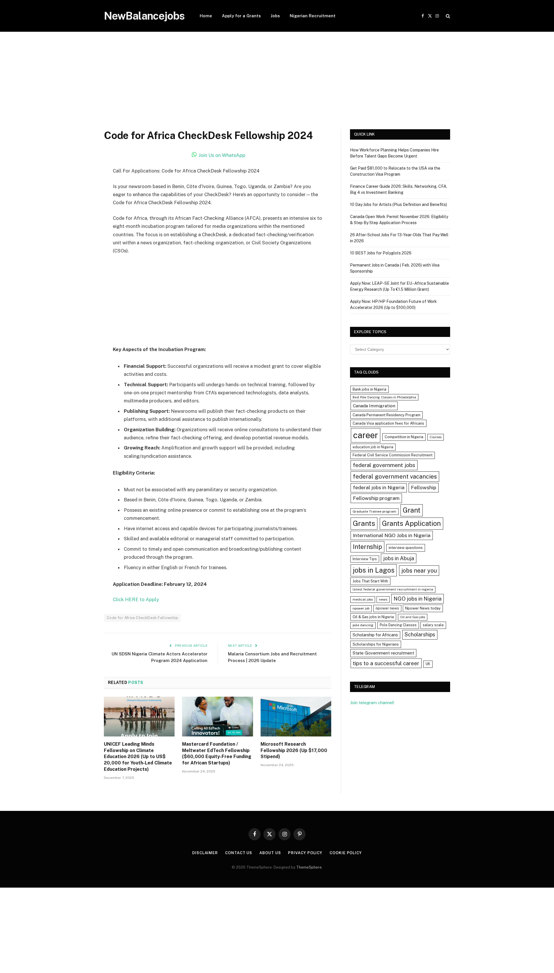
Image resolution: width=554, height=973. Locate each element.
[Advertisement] (277, 86)
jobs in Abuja (398, 558)
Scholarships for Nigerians (376, 644)
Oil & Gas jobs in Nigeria (373, 617)
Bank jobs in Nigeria (369, 389)
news (383, 599)
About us (270, 853)
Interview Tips (365, 559)
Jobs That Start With (370, 581)
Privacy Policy (305, 853)
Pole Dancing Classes (398, 625)
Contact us (238, 853)
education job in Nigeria (373, 447)
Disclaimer (205, 853)
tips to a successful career (386, 663)
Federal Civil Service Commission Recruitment (393, 455)
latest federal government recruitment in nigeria (393, 589)
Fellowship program (376, 498)
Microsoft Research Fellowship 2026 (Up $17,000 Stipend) (294, 750)
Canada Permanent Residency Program (386, 415)
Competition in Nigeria (404, 437)
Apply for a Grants (241, 15)
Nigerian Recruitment (313, 15)
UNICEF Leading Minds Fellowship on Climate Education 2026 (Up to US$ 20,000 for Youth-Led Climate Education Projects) (138, 756)
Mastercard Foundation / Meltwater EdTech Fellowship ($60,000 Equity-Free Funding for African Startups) (216, 753)
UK (428, 664)
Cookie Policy (346, 853)
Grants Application (411, 523)
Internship (367, 546)
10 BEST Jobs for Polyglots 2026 (380, 253)
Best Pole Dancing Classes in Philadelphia (384, 397)
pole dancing (363, 625)
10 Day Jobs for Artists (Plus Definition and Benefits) (398, 204)
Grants (364, 523)
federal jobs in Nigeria (379, 487)
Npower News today (423, 608)
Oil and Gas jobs (412, 617)
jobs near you (419, 570)
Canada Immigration (374, 405)
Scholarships (420, 634)
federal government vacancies (395, 476)
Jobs (275, 15)
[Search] (447, 16)
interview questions (406, 547)
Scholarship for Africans (375, 635)
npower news (387, 608)
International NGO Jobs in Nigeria (392, 535)
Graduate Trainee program (374, 511)
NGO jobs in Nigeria (417, 599)
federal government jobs (384, 465)
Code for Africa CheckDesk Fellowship (142, 618)
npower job (361, 608)
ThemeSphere (309, 867)
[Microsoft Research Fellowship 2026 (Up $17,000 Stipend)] (296, 716)
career (365, 435)
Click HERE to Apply (136, 599)
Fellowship (423, 487)
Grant (411, 510)
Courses (435, 437)
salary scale (433, 625)
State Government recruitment (383, 652)
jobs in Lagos (373, 570)
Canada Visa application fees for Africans (388, 423)
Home (206, 15)
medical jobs (363, 599)
